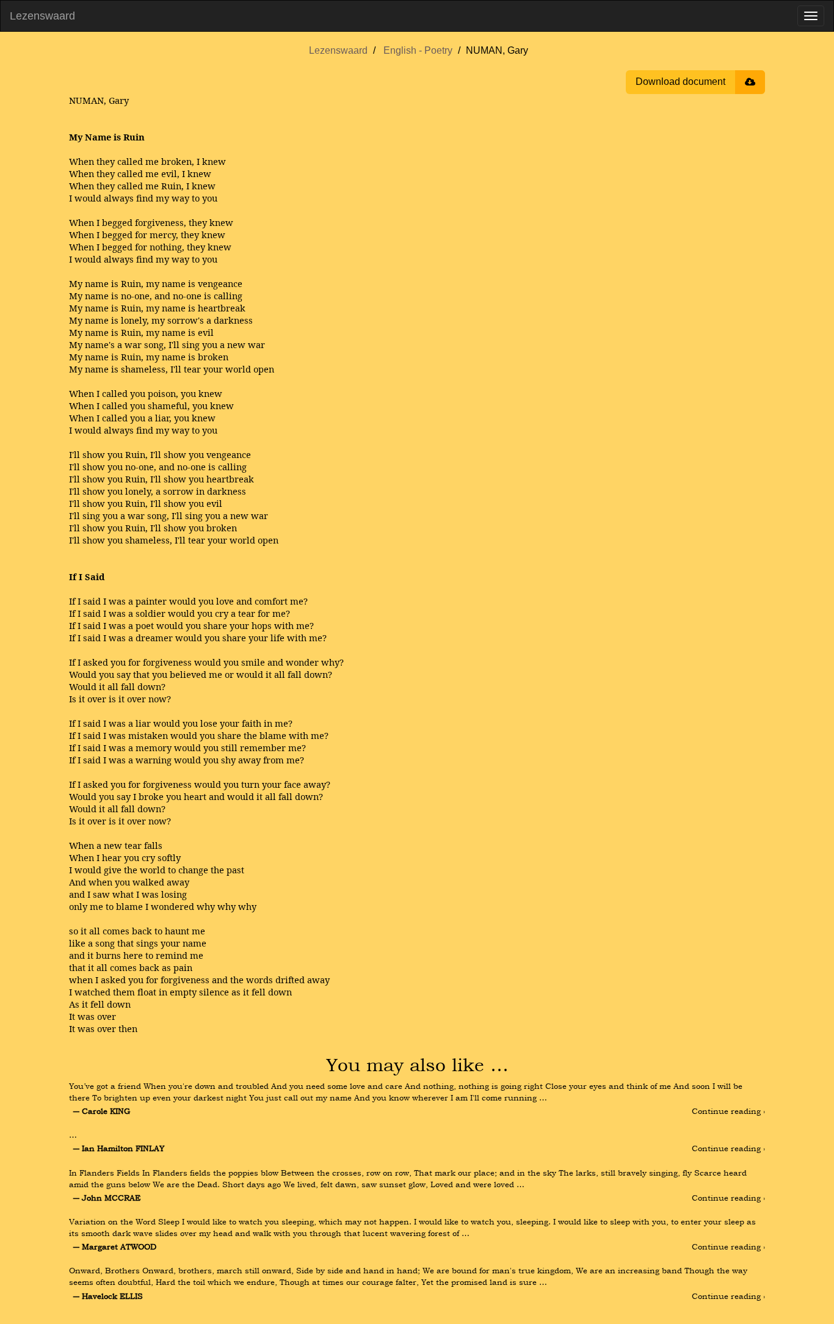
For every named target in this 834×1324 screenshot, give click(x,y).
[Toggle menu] (810, 15)
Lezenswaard (42, 16)
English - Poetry (417, 50)
